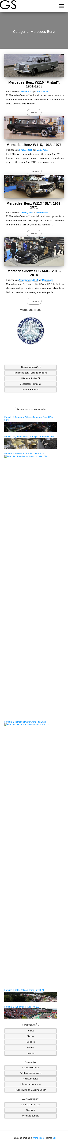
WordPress (38, 1138)
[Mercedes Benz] (30, 330)
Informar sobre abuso (30, 1084)
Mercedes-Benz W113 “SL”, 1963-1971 (34, 205)
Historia (30, 1047)
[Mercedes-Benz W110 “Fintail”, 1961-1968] (34, 65)
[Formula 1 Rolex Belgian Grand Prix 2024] (30, 996)
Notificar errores (30, 1079)
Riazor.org (30, 1110)
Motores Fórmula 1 (30, 389)
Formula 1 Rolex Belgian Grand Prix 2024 (24, 990)
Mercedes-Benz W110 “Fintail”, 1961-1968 (34, 84)
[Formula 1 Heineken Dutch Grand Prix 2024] (30, 854)
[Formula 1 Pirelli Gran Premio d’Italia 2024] (30, 586)
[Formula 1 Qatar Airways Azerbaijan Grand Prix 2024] (30, 443)
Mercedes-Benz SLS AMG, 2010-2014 (34, 273)
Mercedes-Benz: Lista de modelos (30, 373)
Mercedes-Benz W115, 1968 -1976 (34, 145)
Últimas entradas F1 (30, 378)
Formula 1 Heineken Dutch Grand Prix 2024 (25, 722)
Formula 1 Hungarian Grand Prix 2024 (22, 1007)
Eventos (30, 1053)
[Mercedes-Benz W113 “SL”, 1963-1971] (34, 186)
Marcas (30, 1036)
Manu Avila (42, 91)
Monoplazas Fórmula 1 (30, 384)
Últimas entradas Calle (30, 367)
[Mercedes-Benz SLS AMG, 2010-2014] (34, 251)
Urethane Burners (30, 1116)
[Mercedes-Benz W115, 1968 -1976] (34, 127)
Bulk (55, 1138)
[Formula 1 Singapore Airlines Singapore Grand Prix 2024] (30, 426)
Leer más (34, 112)
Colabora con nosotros (30, 1073)
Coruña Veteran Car (30, 1104)
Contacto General (30, 1067)
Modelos (31, 1042)
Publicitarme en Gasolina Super (31, 1090)
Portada (30, 1031)
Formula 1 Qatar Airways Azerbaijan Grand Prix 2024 (29, 436)
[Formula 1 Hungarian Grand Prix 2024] (30, 1013)
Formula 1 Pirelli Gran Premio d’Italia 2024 (24, 453)
